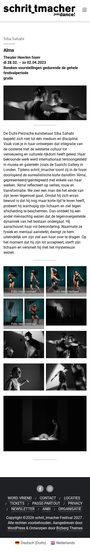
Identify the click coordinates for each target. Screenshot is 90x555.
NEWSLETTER (23, 509)
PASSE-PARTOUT (46, 503)
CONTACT (48, 498)
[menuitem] (30, 543)
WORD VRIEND (20, 498)
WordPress (16, 528)
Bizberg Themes (69, 528)
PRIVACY (75, 503)
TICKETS (17, 503)
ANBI (46, 509)
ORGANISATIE (69, 509)
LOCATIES (72, 498)
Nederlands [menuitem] (65, 543)
